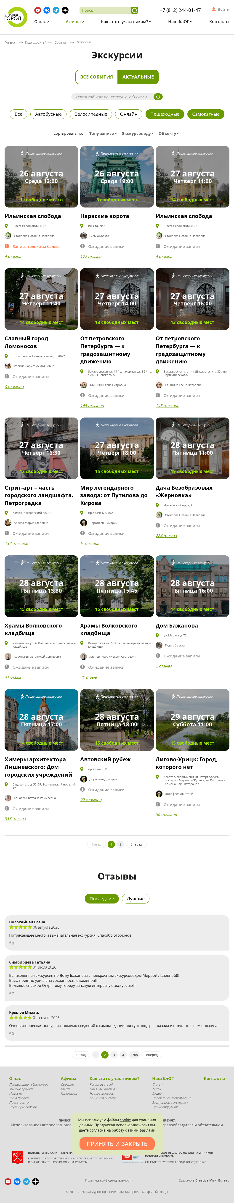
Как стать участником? (125, 21)
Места (65, 1089)
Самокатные (206, 114)
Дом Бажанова (177, 625)
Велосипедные (90, 114)
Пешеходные (164, 114)
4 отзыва (13, 256)
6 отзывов (89, 543)
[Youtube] (37, 10)
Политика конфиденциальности (109, 1180)
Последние (102, 899)
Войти (223, 9)
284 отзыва (166, 535)
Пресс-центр (18, 1102)
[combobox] (104, 133)
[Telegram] (56, 10)
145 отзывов (92, 405)
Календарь (69, 1093)
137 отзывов (16, 543)
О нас (40, 21)
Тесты (156, 1089)
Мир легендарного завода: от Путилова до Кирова (114, 495)
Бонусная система (103, 1098)
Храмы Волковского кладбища (33, 629)
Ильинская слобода (33, 216)
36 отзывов (166, 814)
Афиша (74, 21)
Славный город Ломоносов (26, 342)
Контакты (219, 21)
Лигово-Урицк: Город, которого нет (187, 763)
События (67, 1084)
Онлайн (129, 114)
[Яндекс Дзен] (65, 10)
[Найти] (134, 10)
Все (18, 114)
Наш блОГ (179, 21)
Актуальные (138, 77)
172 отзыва (90, 256)
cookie (125, 1119)
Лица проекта (19, 1098)
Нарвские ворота (104, 216)
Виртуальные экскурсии (169, 1102)
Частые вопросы (102, 1093)
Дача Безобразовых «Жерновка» (184, 491)
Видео (157, 1093)
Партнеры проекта (23, 1107)
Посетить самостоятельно (171, 1098)
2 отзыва (164, 666)
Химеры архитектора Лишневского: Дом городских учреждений (38, 766)
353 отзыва (15, 818)
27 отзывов (90, 799)
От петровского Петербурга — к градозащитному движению (105, 349)
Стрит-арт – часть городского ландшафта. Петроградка (39, 495)
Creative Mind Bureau (212, 1180)
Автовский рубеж (105, 759)
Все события (96, 77)
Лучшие (136, 899)
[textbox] (104, 133)
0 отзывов (14, 386)
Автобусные (48, 114)
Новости (15, 1093)
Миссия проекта (21, 1089)
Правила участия (102, 1089)
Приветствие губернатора (28, 1084)
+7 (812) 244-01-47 (180, 10)
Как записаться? (101, 1084)
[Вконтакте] (46, 10)
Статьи (157, 1084)
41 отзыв (13, 677)
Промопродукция (164, 1107)
